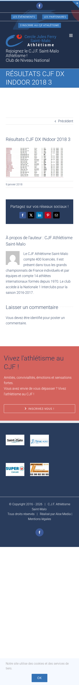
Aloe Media (63, 514)
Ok (39, 678)
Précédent (65, 121)
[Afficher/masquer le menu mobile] (71, 35)
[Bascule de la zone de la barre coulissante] (75, 4)
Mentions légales (39, 519)
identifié (36, 318)
